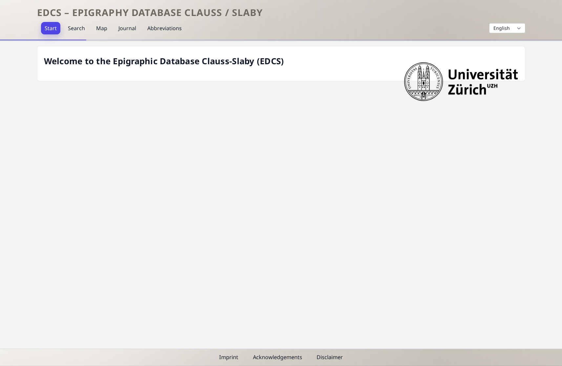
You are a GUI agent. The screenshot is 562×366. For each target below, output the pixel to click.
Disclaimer (330, 357)
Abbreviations (164, 28)
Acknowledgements (277, 357)
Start (51, 28)
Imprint (228, 357)
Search (76, 28)
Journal (127, 28)
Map (101, 28)
